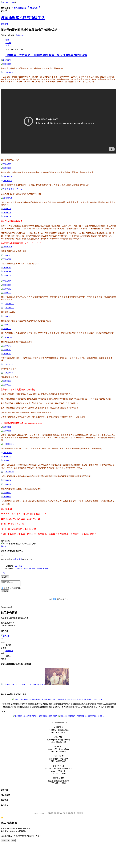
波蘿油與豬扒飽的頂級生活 (23, 18)
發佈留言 (5, 591)
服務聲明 (80, 813)
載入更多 (5, 577)
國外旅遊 (18, 566)
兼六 (3, 155)
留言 (20, 559)
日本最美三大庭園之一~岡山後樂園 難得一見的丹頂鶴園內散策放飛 (46, 55)
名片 (7, 45)
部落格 (8, 43)
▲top (3, 573)
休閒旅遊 (19, 35)
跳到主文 (4, 24)
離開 (13, 840)
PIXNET (41, 813)
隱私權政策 (71, 813)
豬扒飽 (3, 546)
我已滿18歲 (5, 840)
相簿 (7, 40)
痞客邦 (15, 559)
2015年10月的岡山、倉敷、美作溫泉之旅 (31, 569)
